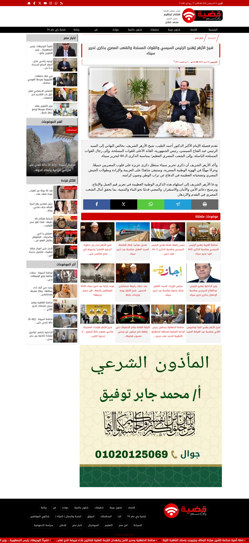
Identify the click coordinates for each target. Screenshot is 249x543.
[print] (204, 204)
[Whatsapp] (56, 3)
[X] (123, 204)
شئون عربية (174, 29)
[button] (33, 152)
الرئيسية (213, 29)
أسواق (90, 516)
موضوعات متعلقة (206, 216)
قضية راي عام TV (56, 29)
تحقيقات (154, 29)
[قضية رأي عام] (202, 16)
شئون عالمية (135, 29)
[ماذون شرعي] (151, 416)
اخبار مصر (199, 38)
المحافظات (106, 516)
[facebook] (96, 204)
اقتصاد (193, 29)
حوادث (115, 29)
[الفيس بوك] (34, 3)
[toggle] (36, 29)
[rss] (61, 3)
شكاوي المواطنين (39, 516)
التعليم (109, 525)
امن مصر (123, 525)
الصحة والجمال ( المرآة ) (68, 516)
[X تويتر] (40, 3)
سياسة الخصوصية (43, 525)
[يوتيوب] (45, 3)
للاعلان (62, 525)
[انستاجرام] (50, 3)
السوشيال (93, 525)
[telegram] (177, 204)
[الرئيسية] (29, 3)
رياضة (76, 29)
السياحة (137, 525)
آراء (119, 516)
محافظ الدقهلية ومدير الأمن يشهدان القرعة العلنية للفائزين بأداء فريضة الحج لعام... (130, 540)
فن (95, 29)
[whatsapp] (150, 204)
